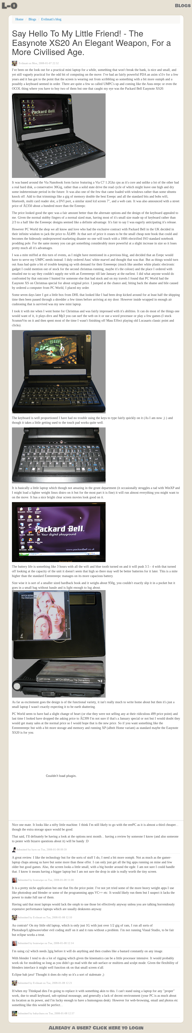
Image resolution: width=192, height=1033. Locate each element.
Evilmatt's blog (51, 19)
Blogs (183, 5)
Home (19, 19)
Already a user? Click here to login (96, 1028)
